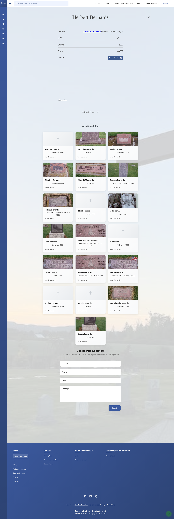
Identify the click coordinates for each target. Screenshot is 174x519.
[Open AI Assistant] (169, 514)
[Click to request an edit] (149, 17)
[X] (95, 497)
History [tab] (140, 3)
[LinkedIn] (90, 497)
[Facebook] (85, 497)
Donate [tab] (107, 3)
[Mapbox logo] (62, 100)
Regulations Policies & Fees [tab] (124, 3)
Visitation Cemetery (92, 31)
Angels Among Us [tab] (152, 3)
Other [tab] (165, 3)
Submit (114, 408)
